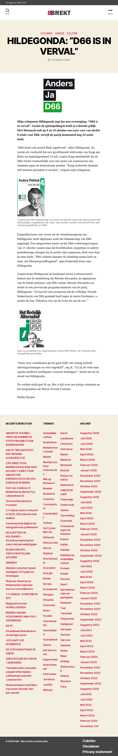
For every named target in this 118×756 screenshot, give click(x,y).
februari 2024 (89, 592)
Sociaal (65, 578)
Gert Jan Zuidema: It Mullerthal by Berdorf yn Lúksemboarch (20, 491)
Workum (65, 681)
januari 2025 (88, 534)
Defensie (48, 537)
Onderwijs (66, 499)
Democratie (50, 542)
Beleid (47, 456)
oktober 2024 (88, 550)
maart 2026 (87, 459)
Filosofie (48, 599)
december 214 (89, 726)
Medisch (65, 459)
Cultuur (47, 522)
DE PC (9, 625)
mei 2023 (86, 640)
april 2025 (86, 518)
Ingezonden (50, 659)
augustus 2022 (89, 688)
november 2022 (90, 672)
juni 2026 (86, 443)
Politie (64, 544)
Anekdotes (50, 442)
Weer (63, 656)
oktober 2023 (88, 614)
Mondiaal (66, 465)
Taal (63, 608)
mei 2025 (86, 513)
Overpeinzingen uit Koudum (67, 530)
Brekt (16, 741)
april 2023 (86, 646)
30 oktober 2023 (61, 59)
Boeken (47, 488)
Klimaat (48, 689)
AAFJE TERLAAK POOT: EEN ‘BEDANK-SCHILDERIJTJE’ (20, 454)
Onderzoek (67, 504)
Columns (46, 33)
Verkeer (65, 634)
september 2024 (90, 555)
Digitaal (48, 553)
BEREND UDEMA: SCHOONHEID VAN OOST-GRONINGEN (21, 616)
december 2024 (90, 539)
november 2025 (90, 481)
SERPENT (11, 562)
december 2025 (90, 475)
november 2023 (90, 608)
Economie (49, 567)
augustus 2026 (89, 433)
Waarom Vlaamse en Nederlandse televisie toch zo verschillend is (19, 585)
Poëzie (64, 539)
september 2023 (90, 619)
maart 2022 (87, 715)
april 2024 (86, 582)
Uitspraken (67, 618)
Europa (47, 583)
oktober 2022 (88, 678)
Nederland (67, 484)
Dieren (47, 548)
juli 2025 (86, 502)
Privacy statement (97, 752)
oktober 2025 (88, 486)
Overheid (66, 520)
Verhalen (66, 629)
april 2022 (86, 710)
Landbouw (66, 438)
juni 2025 (86, 507)
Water (64, 650)
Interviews (49, 674)
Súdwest (65, 602)
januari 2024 (88, 598)
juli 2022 (86, 694)
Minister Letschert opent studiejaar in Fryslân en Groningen (21, 571)
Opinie (64, 510)
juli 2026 (86, 438)
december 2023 (90, 603)
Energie (48, 573)
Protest (64, 568)
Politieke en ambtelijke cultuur (67, 559)
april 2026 (86, 454)
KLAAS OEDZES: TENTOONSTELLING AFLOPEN (18, 553)
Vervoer (65, 640)
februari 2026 (89, 465)
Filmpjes (48, 594)
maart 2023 (87, 651)
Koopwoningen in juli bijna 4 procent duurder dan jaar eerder (21, 688)
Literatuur (66, 449)
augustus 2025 (89, 497)
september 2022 (90, 683)
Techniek (66, 613)
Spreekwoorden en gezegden (67, 593)
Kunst (63, 433)
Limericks (66, 443)
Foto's (46, 610)
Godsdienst (50, 639)
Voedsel (65, 645)
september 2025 (90, 491)
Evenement (50, 589)
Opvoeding (67, 515)
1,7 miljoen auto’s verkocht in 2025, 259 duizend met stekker (22, 514)
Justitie (47, 684)
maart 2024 (87, 587)
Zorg (63, 686)
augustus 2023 (89, 624)
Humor (59, 33)
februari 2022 (89, 720)
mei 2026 (86, 449)
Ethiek (47, 578)
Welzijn (64, 661)
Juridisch (49, 679)
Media (64, 454)
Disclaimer (91, 746)
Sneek (64, 573)
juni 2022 (86, 699)
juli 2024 (86, 566)
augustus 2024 (89, 560)
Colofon (89, 741)
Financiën (49, 605)
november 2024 (90, 544)
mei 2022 (86, 704)
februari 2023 (89, 656)
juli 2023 (86, 630)
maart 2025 (87, 523)
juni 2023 (86, 635)
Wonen (64, 675)
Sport (63, 584)
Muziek (64, 470)
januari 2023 (88, 662)
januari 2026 (88, 470)
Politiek (72, 33)
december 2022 (90, 667)
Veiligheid (66, 624)
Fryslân (47, 615)
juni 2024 (86, 571)
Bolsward (49, 493)
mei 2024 (86, 576)
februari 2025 (89, 528)
